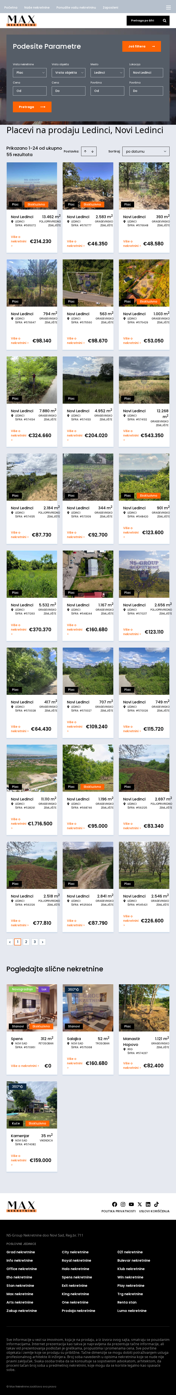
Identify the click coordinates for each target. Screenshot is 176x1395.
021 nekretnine (130, 1252)
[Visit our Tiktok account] (156, 1204)
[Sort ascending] (85, 151)
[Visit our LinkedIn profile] (148, 1204)
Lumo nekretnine (132, 1310)
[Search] (165, 21)
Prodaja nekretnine (78, 1310)
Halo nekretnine (75, 1268)
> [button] (42, 942)
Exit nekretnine (74, 1285)
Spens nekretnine (77, 1277)
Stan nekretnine (20, 1285)
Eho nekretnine (19, 1277)
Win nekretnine (130, 1277)
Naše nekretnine (37, 7)
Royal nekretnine (76, 1260)
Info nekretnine (19, 1260)
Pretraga (26, 107)
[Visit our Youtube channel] (131, 1204)
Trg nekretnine (130, 1294)
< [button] (10, 942)
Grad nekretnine (20, 1252)
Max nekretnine (19, 1294)
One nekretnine (75, 1302)
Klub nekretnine (131, 1268)
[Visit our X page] (139, 1204)
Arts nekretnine (19, 1302)
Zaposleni (110, 7)
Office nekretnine (21, 1268)
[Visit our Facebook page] (114, 1204)
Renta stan (127, 1302)
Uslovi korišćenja (154, 1211)
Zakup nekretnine (21, 1310)
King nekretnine (75, 1294)
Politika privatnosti (119, 1211)
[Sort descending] (92, 151)
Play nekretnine (130, 1285)
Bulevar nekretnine (133, 1260)
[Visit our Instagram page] (123, 1204)
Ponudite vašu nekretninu (76, 7)
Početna (10, 7)
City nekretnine (75, 1252)
